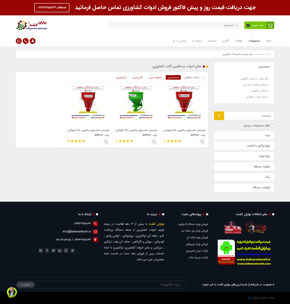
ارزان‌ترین (121, 77)
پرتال (250, 298)
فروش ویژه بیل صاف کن (194, 230)
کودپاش (159, 241)
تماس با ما (179, 40)
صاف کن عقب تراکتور (117, 241)
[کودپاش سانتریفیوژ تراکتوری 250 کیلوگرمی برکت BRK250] (88, 102)
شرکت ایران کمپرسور (197, 251)
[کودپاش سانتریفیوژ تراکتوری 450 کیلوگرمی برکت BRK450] (136, 102)
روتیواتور (128, 235)
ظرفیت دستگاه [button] (261, 187)
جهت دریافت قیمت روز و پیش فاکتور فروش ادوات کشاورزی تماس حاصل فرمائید (164, 7)
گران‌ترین (138, 77)
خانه (268, 40)
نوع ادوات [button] (264, 156)
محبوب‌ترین (155, 77)
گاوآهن (137, 241)
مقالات (238, 40)
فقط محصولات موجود (256, 125)
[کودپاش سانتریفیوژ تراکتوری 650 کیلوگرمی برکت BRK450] (184, 102)
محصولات (254, 40)
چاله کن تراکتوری (146, 235)
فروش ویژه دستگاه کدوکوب (193, 224)
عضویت (25, 284)
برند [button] (267, 135)
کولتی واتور (113, 235)
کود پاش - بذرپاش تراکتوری (254, 78)
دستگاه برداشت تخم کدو (255, 85)
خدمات (212, 40)
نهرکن (148, 241)
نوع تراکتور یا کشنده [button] (258, 146)
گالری (225, 40)
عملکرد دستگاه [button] (262, 166)
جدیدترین (173, 77)
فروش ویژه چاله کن (197, 237)
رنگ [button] (267, 177)
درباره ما (197, 40)
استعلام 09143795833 (52, 7)
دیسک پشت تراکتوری (257, 97)
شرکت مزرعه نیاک (198, 257)
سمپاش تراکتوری (260, 90)
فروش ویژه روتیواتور (197, 244)
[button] (259, 25)
